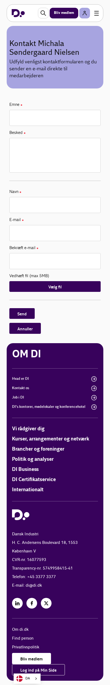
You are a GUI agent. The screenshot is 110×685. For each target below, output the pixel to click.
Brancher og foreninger (38, 449)
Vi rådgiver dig (28, 428)
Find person (23, 638)
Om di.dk (20, 629)
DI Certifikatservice (34, 479)
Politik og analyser (33, 459)
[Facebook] (31, 603)
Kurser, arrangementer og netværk (50, 439)
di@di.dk (34, 585)
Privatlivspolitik (25, 647)
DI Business (25, 469)
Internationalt (28, 489)
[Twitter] (46, 603)
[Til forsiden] (18, 13)
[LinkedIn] (17, 603)
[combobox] (27, 679)
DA (27, 678)
